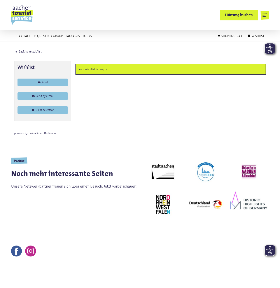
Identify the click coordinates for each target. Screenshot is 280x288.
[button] (265, 15)
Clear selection (44, 110)
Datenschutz (239, 273)
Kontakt (180, 273)
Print (44, 82)
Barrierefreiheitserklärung (248, 280)
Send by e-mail (44, 96)
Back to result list (30, 51)
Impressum (201, 273)
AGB (220, 273)
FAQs (260, 273)
